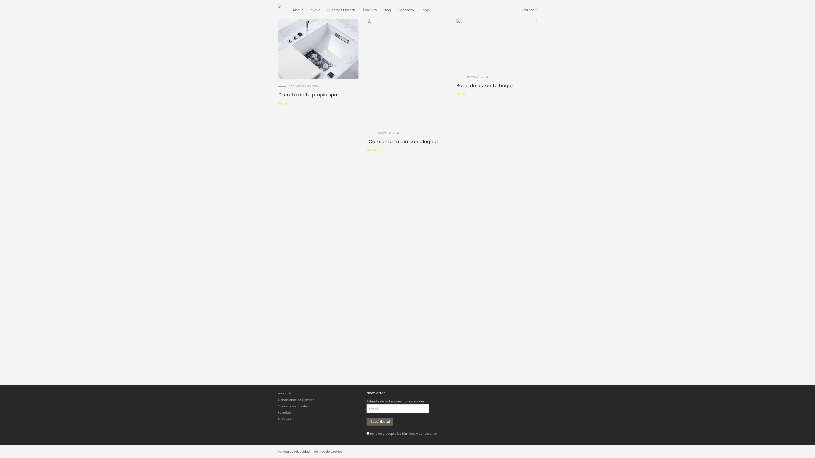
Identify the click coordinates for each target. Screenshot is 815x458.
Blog (387, 10)
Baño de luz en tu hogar (484, 85)
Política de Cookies (328, 452)
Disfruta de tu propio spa (307, 94)
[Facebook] (507, 451)
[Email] (535, 451)
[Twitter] (521, 451)
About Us (284, 393)
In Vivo (315, 10)
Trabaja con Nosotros (294, 406)
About (298, 10)
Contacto (406, 10)
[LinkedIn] (528, 451)
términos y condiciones (419, 433)
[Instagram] (514, 451)
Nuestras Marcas (341, 10)
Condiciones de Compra (296, 400)
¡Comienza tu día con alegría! (402, 141)
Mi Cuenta (285, 419)
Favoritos (284, 413)
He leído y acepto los (403, 433)
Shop (425, 10)
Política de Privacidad (294, 452)
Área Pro (369, 10)
